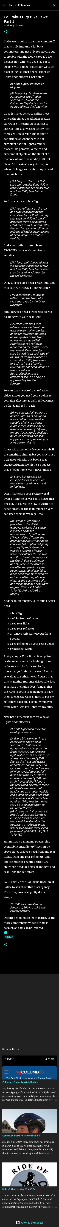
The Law (9, 937)
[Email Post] (6, 933)
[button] (6, 32)
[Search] (54, 5)
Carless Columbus (19, 5)
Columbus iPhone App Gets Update (20, 1082)
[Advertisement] (29, 1008)
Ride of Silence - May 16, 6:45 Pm (19, 1189)
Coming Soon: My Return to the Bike (21, 1135)
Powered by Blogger (31, 1222)
